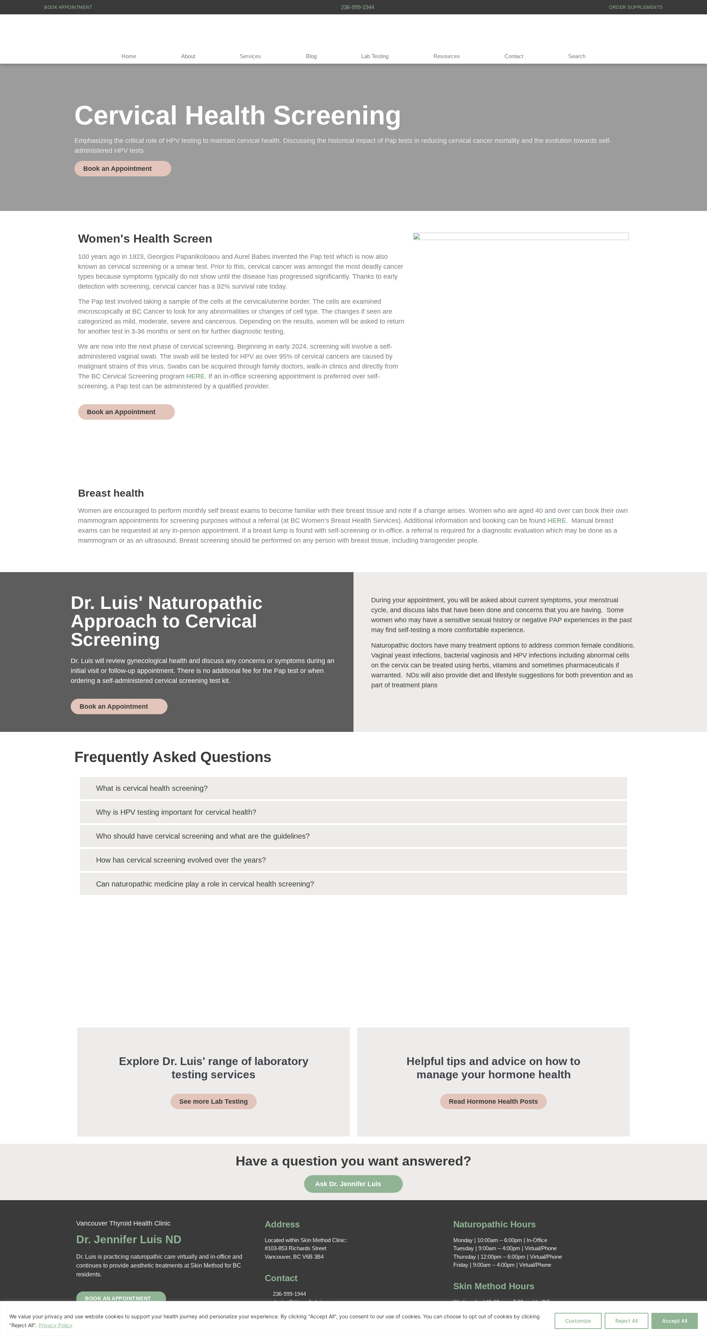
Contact (513, 56)
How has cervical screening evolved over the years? (181, 860)
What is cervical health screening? (152, 788)
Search (576, 56)
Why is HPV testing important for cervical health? (176, 812)
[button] (353, 788)
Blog (311, 56)
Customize (578, 1321)
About (188, 56)
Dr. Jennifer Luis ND (129, 1239)
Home (129, 56)
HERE (195, 376)
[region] (353, 1318)
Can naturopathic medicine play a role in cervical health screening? (205, 884)
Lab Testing (374, 56)
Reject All (626, 1321)
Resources (446, 56)
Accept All (674, 1321)
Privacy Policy (56, 1325)
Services (250, 56)
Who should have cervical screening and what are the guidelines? (203, 836)
